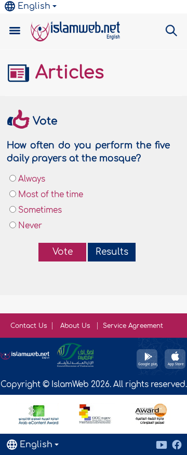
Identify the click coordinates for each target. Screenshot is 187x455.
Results (112, 252)
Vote (62, 252)
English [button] (34, 6)
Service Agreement (133, 325)
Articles (67, 72)
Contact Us (28, 325)
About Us (76, 325)
